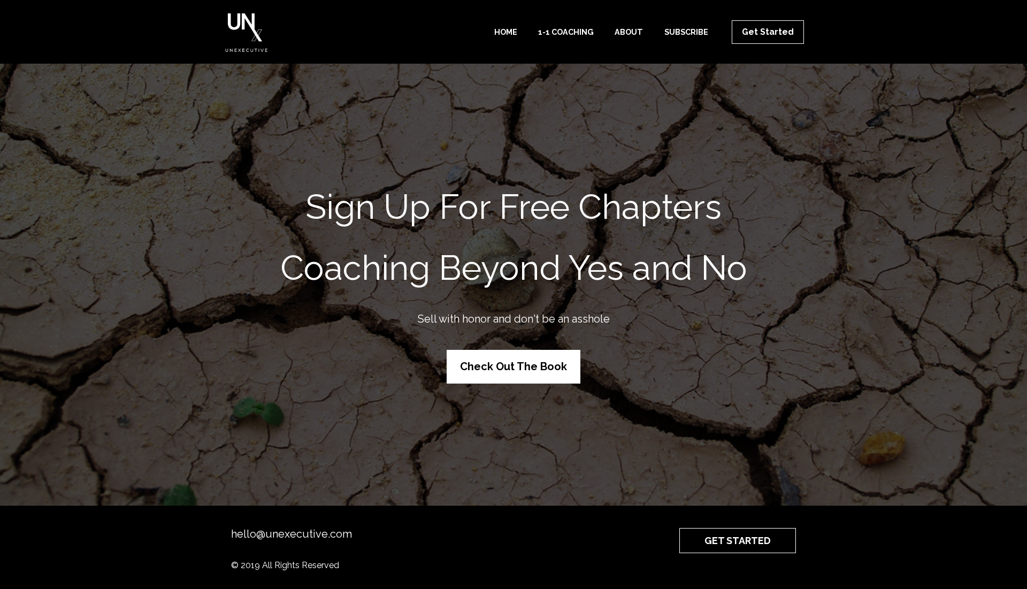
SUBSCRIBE (686, 31)
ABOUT (629, 31)
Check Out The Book (513, 366)
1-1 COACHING (566, 31)
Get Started (768, 32)
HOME (505, 31)
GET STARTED (737, 540)
